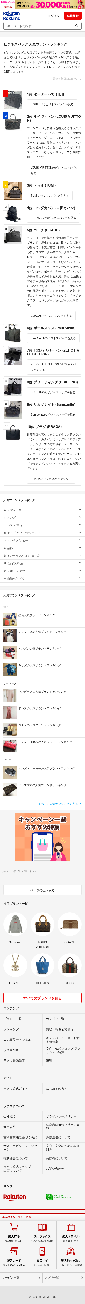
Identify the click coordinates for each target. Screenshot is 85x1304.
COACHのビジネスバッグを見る (51, 315)
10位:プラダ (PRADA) (44, 426)
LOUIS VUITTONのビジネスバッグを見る (54, 170)
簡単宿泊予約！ (70, 1238)
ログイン (54, 15)
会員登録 (73, 15)
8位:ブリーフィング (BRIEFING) (52, 381)
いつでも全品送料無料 (42, 1238)
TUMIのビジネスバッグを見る (50, 195)
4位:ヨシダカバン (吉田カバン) (51, 207)
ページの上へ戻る (42, 890)
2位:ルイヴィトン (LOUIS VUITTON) (54, 118)
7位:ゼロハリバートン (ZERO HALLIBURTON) (53, 352)
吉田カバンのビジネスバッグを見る (53, 218)
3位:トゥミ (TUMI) (41, 185)
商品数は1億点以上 (14, 1238)
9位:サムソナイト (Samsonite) (51, 404)
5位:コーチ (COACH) (43, 229)
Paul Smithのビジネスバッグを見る (53, 338)
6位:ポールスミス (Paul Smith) (51, 327)
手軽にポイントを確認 (71, 1262)
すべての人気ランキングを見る (58, 803)
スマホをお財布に (42, 1262)
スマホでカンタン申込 (14, 1262)
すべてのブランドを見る (42, 998)
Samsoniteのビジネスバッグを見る (53, 414)
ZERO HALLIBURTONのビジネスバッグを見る (53, 367)
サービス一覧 (10, 1277)
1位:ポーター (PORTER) (46, 94)
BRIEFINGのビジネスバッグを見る (53, 392)
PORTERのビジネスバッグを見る (52, 104)
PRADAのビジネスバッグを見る (51, 479)
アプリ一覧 (52, 1277)
